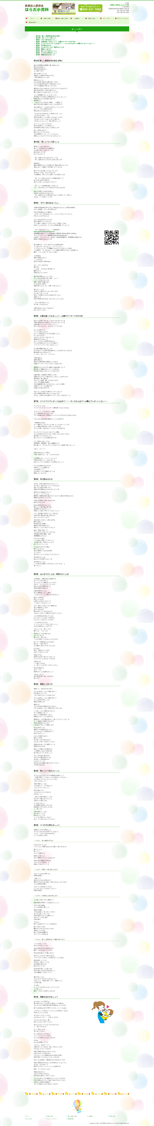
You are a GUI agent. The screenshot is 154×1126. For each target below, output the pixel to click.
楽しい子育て (106, 18)
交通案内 (77, 18)
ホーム (32, 18)
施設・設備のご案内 (62, 18)
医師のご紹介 (91, 18)
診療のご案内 (47, 18)
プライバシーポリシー (123, 18)
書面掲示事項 (32, 22)
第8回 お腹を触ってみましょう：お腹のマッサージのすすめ (55, 41)
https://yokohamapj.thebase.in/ (44, 231)
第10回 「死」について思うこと (46, 38)
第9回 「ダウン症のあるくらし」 (46, 39)
